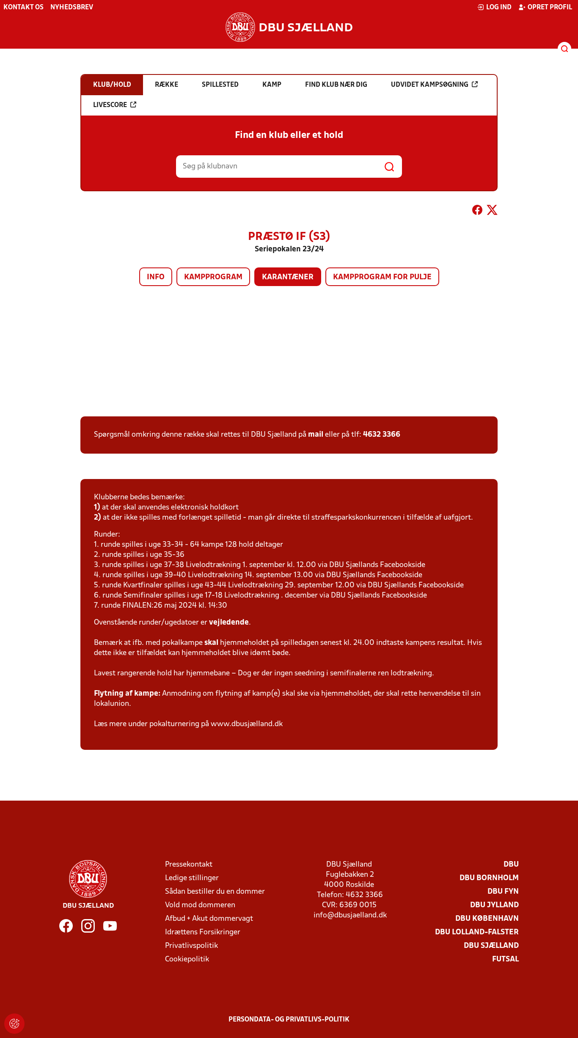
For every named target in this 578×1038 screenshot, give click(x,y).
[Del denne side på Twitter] (492, 211)
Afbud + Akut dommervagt (209, 918)
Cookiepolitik (187, 959)
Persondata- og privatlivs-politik (289, 1020)
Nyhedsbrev (71, 8)
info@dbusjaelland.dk (350, 915)
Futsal (505, 959)
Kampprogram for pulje (382, 277)
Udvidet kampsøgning (429, 85)
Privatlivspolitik (191, 946)
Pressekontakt (188, 864)
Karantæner (288, 277)
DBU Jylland (494, 905)
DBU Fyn (503, 891)
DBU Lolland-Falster (477, 932)
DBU (511, 864)
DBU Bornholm (489, 878)
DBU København (487, 918)
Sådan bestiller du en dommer (215, 891)
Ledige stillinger (192, 878)
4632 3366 (381, 434)
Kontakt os (23, 8)
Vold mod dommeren (200, 905)
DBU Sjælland (491, 946)
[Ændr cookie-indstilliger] (14, 1023)
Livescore (110, 105)
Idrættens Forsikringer (202, 932)
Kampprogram (213, 277)
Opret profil (550, 8)
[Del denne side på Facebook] (477, 211)
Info (156, 277)
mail (315, 434)
